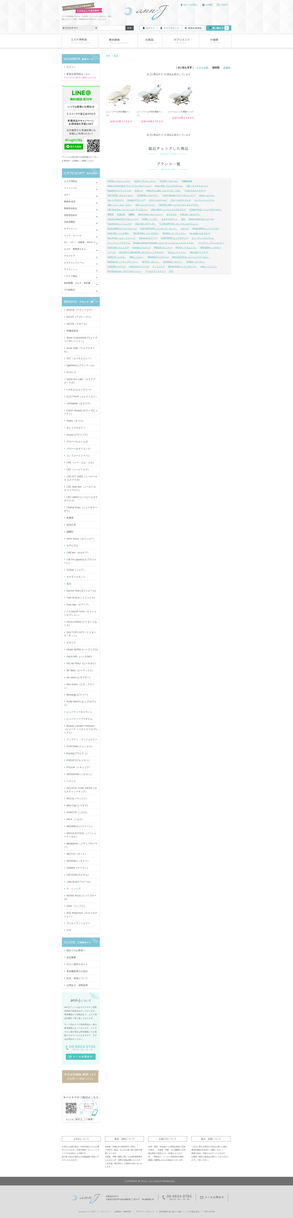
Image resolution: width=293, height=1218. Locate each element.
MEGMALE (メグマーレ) (158, 257)
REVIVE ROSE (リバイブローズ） (182, 266)
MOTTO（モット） (151, 261)
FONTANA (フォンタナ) (118, 247)
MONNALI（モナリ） (173, 261)
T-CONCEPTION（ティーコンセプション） (179, 223)
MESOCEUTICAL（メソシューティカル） (190, 257)
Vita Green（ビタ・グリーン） (122, 238)
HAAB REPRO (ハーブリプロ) (205, 228)
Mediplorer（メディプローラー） (123, 261)
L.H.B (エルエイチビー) (195, 190)
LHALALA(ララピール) (139, 266)
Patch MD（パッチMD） (119, 233)
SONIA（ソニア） (150, 219)
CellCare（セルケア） (190, 214)
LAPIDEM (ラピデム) (117, 266)
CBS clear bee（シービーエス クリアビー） (128, 209)
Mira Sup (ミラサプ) (199, 252)
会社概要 (209, 4)
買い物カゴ (219, 28)
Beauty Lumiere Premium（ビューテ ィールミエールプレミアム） (163, 242)
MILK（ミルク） (137, 257)
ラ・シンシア (158, 266)
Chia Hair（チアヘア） (145, 223)
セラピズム (172, 214)
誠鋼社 (132, 214)
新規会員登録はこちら (78, 73)
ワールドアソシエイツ (155, 271)
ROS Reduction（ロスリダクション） (125, 271)
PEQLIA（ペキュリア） (186, 247)
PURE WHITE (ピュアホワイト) (174, 238)
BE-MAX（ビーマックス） (174, 233)
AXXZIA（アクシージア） (119, 181)
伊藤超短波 (187, 181)
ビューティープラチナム (119, 242)
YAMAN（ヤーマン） (195, 261)
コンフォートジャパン (204, 200)
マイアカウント (171, 28)
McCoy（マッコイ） (177, 252)
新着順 (226, 67)
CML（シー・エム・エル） (120, 204)
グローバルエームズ (158, 200)
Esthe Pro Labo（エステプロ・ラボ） (163, 190)
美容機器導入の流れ (77, 971)
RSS (205, 1211)
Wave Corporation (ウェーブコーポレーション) (129, 185)
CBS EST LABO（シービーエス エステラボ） (179, 204)
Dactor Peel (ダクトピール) (201, 219)
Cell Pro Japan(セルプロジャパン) (123, 219)
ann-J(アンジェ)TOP (87, 1211)
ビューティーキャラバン (203, 238)
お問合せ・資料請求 (77, 985)
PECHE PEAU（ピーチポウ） (146, 233)
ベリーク (112, 252)
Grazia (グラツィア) (136, 200)
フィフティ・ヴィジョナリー (211, 242)
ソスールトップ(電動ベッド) (180, 111)
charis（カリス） (207, 195)
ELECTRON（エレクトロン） (121, 195)
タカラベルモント (169, 219)
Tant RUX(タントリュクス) (120, 223)
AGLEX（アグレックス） (145, 181)
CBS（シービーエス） (145, 204)
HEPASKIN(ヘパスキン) (210, 247)
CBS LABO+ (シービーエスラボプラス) (168, 209)
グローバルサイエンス (180, 200)
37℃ (171, 271)
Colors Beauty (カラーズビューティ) (179, 195)
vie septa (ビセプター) (200, 233)
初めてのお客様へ (190, 4)
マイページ (105, 1211)
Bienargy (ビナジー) (148, 238)
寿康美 (111, 214)
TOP (108, 55)
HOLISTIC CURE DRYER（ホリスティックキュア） (141, 252)
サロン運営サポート (77, 964)
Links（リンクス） (208, 266)
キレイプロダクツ (116, 200)
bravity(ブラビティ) (141, 247)
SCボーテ (139, 190)
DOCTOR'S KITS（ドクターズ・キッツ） (158, 228)
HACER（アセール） (169, 181)
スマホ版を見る (192, 1211)
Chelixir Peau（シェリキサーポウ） (205, 209)
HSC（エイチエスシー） (198, 185)
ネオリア (185, 228)
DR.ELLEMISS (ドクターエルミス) (122, 228)
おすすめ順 (202, 67)
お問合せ (224, 4)
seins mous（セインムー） (150, 214)
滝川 (116, 55)
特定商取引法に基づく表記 (170, 1211)
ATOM (212, 1211)
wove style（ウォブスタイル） (169, 185)
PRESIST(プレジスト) (163, 247)
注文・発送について (77, 978)
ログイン (150, 28)
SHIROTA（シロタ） (117, 257)
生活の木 (121, 214)
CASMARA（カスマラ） (148, 195)
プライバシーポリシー (145, 1211)
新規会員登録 (195, 28)
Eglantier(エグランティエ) (119, 190)
